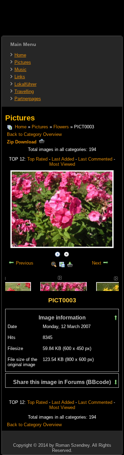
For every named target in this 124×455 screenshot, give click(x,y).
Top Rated (37, 159)
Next (96, 263)
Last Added (63, 159)
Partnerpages (27, 98)
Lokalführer (25, 84)
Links (19, 76)
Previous (24, 263)
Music (20, 69)
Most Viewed (62, 164)
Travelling (24, 91)
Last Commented (95, 159)
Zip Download (22, 141)
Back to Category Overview (34, 134)
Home (20, 55)
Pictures (22, 62)
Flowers (61, 126)
